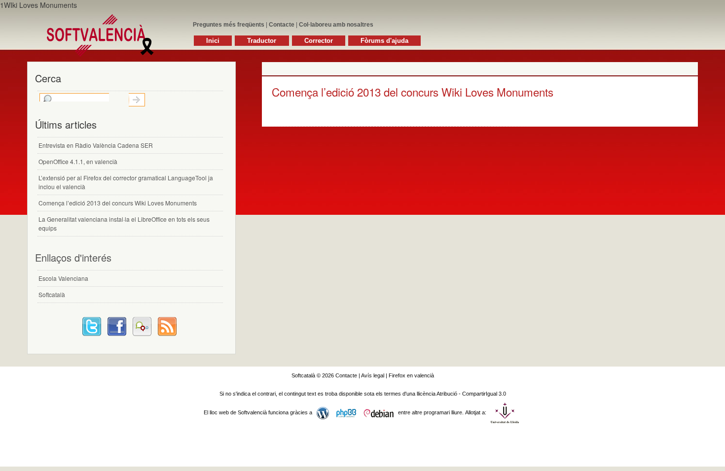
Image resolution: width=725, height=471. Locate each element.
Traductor (261, 40)
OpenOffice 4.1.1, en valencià (77, 161)
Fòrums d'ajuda (384, 40)
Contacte (281, 24)
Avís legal (372, 375)
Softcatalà (51, 294)
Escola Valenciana (63, 278)
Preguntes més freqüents (228, 24)
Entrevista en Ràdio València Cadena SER (95, 145)
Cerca (137, 99)
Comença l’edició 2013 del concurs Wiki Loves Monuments (412, 92)
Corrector (318, 40)
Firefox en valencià (411, 375)
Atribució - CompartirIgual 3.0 (471, 394)
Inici (212, 40)
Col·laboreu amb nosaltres (336, 24)
